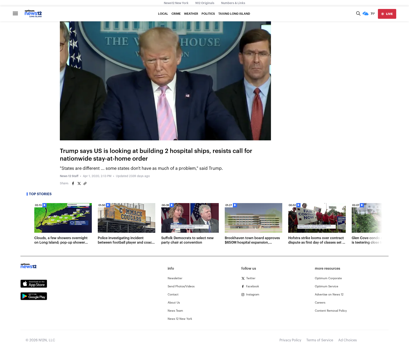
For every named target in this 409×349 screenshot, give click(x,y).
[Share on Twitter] (79, 183)
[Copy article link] (85, 183)
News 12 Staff (69, 176)
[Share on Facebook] (73, 183)
